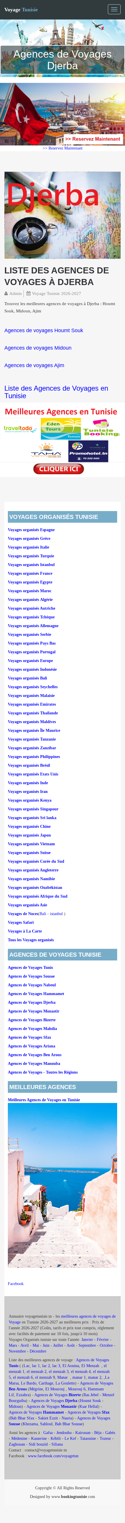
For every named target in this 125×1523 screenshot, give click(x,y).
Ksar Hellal (88, 1406)
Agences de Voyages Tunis (30, 967)
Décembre (38, 1351)
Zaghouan (17, 1444)
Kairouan (82, 1433)
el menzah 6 (23, 1377)
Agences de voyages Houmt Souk (43, 330)
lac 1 (36, 1366)
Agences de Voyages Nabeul (32, 985)
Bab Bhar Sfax (22, 1418)
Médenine (19, 1438)
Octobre (106, 1345)
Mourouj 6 (76, 1389)
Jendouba (64, 1433)
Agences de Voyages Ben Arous (34, 1055)
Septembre (87, 1345)
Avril (24, 1345)
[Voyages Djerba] (62, 215)
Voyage (21, 10)
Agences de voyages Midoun (38, 348)
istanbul (56, 914)
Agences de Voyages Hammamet (36, 994)
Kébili (56, 1438)
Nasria (67, 1418)
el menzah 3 (59, 1371)
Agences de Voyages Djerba (32, 1002)
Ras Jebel (91, 1395)
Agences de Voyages (57, 1395)
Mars (13, 1345)
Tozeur (105, 1438)
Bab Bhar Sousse (69, 1424)
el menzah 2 (37, 1371)
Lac (27, 1366)
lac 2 (46, 1366)
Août (71, 1345)
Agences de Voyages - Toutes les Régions (43, 1072)
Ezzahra (22, 1395)
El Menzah (90, 1366)
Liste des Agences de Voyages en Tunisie (56, 392)
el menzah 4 (81, 1371)
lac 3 (56, 1366)
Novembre (17, 1351)
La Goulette (65, 1383)
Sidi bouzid (38, 1444)
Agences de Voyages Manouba (34, 1063)
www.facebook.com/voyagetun (53, 1456)
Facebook (16, 1284)
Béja (97, 1433)
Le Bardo (28, 1383)
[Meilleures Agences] (62, 439)
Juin (46, 1345)
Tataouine (88, 1438)
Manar (62, 1377)
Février (103, 1339)
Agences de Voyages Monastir (33, 1011)
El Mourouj (55, 1389)
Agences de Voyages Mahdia (32, 1028)
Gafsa (48, 1433)
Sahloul (46, 1424)
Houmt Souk (90, 1401)
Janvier (87, 1339)
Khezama (30, 1424)
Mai (36, 1345)
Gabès (110, 1433)
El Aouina (71, 1366)
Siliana (57, 1444)
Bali (43, 914)
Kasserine (39, 1438)
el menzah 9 (45, 1377)
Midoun (15, 1406)
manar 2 (94, 1377)
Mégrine (36, 1389)
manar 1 (79, 1377)
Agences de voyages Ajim (34, 365)
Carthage (46, 1383)
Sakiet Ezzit (48, 1418)
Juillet (58, 1345)
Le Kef (70, 1438)
